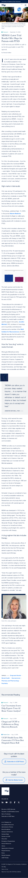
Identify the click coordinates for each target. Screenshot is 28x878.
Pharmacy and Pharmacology (10, 680)
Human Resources (6, 843)
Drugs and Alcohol (15, 675)
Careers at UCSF (6, 836)
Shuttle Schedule (6, 855)
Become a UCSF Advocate (8, 809)
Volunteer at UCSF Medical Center (10, 811)
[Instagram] (11, 802)
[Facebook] (16, 802)
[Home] (4, 5)
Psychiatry (5, 683)
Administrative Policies (7, 827)
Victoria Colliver (7, 52)
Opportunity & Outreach (8, 848)
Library (3, 846)
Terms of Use (5, 869)
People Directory (6, 850)
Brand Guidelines (6, 829)
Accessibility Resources (8, 824)
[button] (25, 5)
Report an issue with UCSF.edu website (11, 871)
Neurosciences (16, 678)
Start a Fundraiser (6, 814)
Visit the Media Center (15, 780)
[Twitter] (20, 802)
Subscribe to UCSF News (15, 761)
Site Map (4, 866)
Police (3, 853)
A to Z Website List (6, 822)
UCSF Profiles (5, 857)
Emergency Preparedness (8, 841)
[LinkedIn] (3, 802)
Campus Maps (5, 834)
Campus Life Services (7, 831)
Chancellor (4, 838)
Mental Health (6, 678)
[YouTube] (7, 802)
